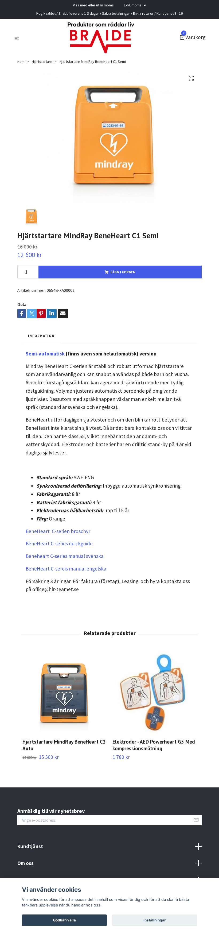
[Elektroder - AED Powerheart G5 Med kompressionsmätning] (154, 692)
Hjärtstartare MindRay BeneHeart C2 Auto (64, 745)
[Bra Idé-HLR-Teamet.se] (100, 37)
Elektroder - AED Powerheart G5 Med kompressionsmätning (153, 745)
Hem (21, 61)
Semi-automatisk (45, 353)
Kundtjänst (30, 846)
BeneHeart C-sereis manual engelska (66, 568)
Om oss (25, 863)
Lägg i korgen (123, 272)
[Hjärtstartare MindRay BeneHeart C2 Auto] (64, 692)
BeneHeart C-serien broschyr (58, 531)
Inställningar (154, 920)
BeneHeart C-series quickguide (59, 543)
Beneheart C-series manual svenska (65, 556)
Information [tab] (41, 336)
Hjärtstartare (42, 61)
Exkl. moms (133, 5)
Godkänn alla (64, 920)
